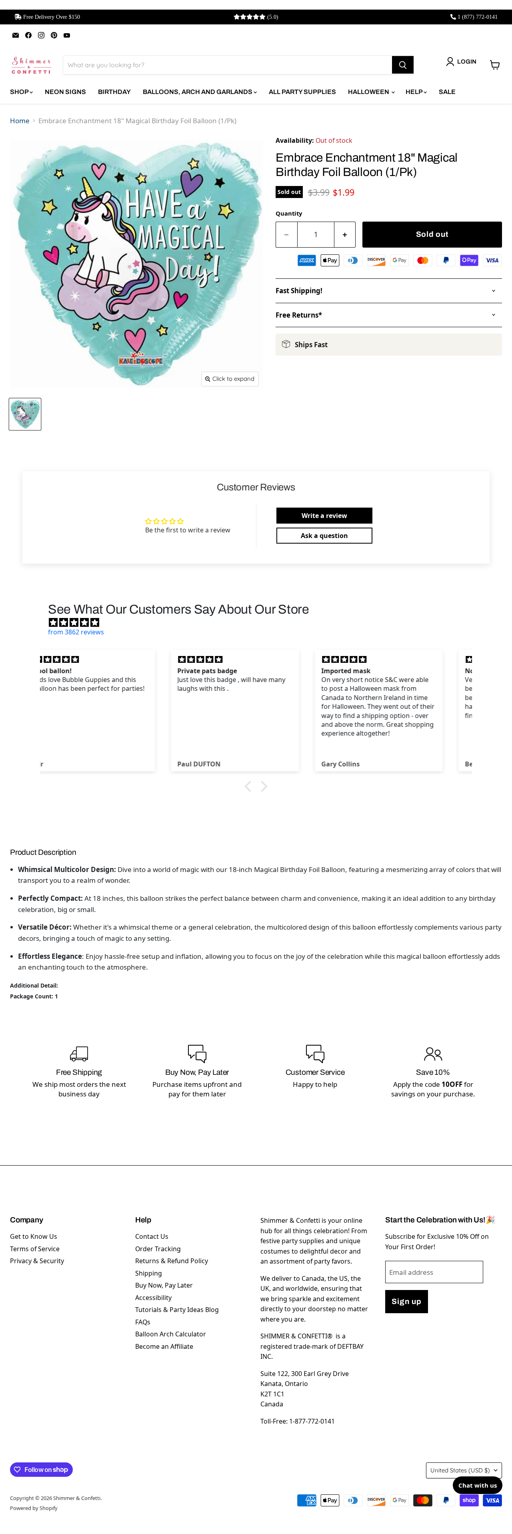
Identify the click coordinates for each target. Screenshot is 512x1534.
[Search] (403, 65)
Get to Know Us (33, 1236)
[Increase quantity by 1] (345, 235)
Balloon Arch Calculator (170, 1334)
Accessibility (153, 1297)
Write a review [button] (324, 515)
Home (20, 120)
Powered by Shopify (34, 1508)
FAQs (142, 1322)
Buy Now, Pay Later (164, 1285)
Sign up (406, 1301)
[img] (260, 622)
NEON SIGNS (65, 91)
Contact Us (151, 1236)
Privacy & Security (37, 1260)
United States (460, 1470)
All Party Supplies (302, 91)
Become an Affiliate (164, 1346)
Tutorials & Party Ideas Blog (177, 1309)
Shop (20, 91)
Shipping (148, 1273)
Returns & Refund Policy (171, 1260)
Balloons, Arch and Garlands (198, 91)
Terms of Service (35, 1248)
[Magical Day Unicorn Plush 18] (25, 414)
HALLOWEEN (369, 91)
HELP (415, 91)
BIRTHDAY (114, 91)
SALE (447, 91)
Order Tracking (158, 1248)
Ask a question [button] (324, 535)
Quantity (289, 213)
